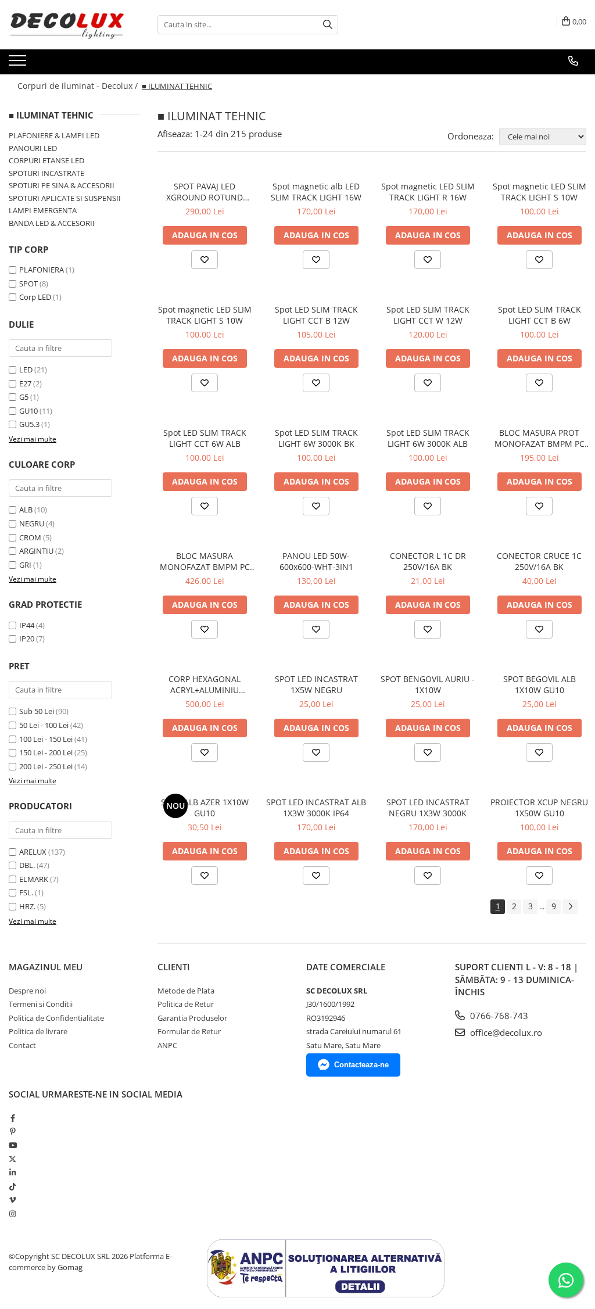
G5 (23, 397)
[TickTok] (12, 1186)
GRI (25, 565)
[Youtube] (12, 1145)
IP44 (26, 625)
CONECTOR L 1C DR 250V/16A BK (428, 561)
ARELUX (32, 852)
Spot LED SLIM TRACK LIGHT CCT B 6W (539, 315)
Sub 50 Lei (36, 711)
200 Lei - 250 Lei (46, 766)
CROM (30, 537)
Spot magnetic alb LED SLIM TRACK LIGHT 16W (316, 192)
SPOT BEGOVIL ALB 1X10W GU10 (539, 684)
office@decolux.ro (505, 1032)
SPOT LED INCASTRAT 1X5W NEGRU (316, 684)
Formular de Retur (189, 1031)
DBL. (27, 865)
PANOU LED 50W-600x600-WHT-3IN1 (316, 561)
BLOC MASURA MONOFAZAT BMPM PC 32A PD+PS (205, 561)
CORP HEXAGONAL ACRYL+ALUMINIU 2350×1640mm (205, 684)
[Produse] (19, 64)
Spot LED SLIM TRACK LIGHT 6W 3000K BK (316, 438)
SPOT (28, 283)
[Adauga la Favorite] (204, 259)
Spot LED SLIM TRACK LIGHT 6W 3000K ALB (427, 438)
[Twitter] (12, 1159)
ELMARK (33, 879)
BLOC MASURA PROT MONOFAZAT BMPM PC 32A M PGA (539, 438)
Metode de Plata (185, 990)
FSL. (26, 892)
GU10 (28, 411)
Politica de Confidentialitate (56, 1018)
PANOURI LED (33, 148)
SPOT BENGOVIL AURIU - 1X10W (428, 684)
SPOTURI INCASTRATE (46, 173)
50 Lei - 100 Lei (44, 725)
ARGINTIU (36, 551)
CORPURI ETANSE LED (46, 160)
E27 (25, 383)
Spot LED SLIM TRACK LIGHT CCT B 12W (316, 315)
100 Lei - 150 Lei (46, 739)
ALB (26, 509)
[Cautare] (327, 24)
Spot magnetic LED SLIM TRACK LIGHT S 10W (539, 192)
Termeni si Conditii (41, 1004)
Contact (22, 1045)
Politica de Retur (185, 1004)
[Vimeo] (12, 1200)
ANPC (167, 1045)
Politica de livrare (38, 1031)
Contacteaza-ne (361, 1064)
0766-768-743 (498, 1015)
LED (26, 369)
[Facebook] (12, 1118)
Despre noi (27, 990)
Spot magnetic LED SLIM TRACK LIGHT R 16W (428, 192)
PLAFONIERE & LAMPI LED (54, 135)
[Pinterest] (12, 1131)
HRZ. (27, 906)
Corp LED (35, 297)
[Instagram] (12, 1213)
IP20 (26, 638)
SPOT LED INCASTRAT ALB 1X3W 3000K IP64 (316, 808)
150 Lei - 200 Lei (46, 752)
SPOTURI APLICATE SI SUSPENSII (65, 198)
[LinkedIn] (12, 1172)
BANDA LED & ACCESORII (52, 223)
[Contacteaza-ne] (573, 61)
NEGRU (31, 523)
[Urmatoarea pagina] (570, 906)
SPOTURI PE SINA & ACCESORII (61, 185)
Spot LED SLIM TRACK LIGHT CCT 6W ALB (204, 438)
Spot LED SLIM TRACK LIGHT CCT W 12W (427, 315)
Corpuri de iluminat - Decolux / (78, 85)
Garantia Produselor (192, 1018)
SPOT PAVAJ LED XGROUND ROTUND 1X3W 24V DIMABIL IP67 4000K (204, 192)
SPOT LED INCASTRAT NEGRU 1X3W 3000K (427, 808)
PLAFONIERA (41, 269)
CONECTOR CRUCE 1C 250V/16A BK (539, 561)
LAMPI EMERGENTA (43, 210)
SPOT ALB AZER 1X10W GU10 (205, 808)
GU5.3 (29, 424)
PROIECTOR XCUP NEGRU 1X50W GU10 (539, 808)
